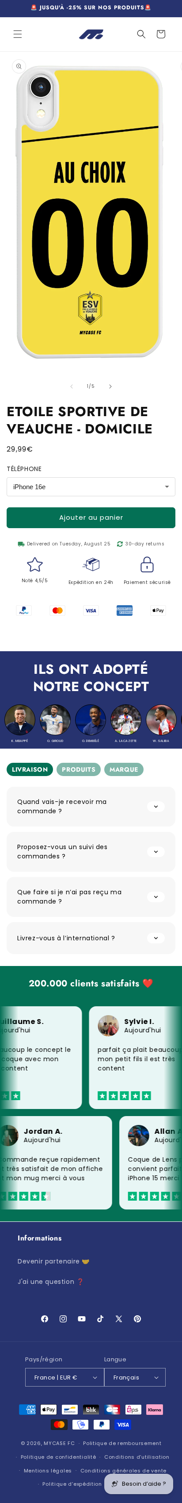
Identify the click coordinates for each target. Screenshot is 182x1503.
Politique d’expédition (72, 1484)
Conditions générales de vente (123, 1470)
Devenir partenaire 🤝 (54, 1261)
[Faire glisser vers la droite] (110, 386)
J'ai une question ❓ (51, 1281)
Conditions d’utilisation (137, 1456)
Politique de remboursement (122, 1443)
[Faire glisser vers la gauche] (71, 386)
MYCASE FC (59, 1443)
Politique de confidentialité (58, 1456)
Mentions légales (48, 1470)
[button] (17, 34)
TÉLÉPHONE (24, 468)
